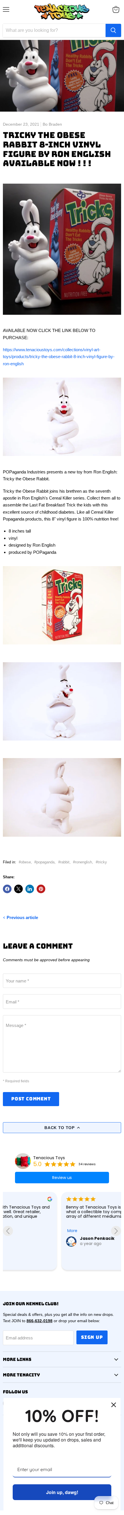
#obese (25, 862)
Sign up (92, 1337)
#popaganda (44, 862)
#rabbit (63, 862)
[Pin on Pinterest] (41, 889)
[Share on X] (18, 889)
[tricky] (62, 318)
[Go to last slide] (8, 1231)
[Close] (114, 1405)
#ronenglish (82, 862)
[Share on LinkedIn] (29, 889)
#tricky (101, 862)
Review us (62, 1177)
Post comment (31, 1099)
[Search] (113, 30)
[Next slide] (116, 1231)
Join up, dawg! (62, 1492)
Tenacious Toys (49, 1157)
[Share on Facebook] (7, 889)
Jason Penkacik (38, 1238)
